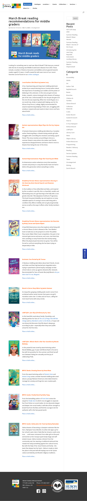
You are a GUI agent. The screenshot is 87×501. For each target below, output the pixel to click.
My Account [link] (27, 4)
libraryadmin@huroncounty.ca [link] (46, 485)
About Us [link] (26, 8)
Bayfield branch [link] (71, 89)
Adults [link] (68, 80)
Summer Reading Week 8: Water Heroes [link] (71, 37)
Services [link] (72, 4)
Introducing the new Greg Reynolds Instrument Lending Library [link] (71, 54)
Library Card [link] (70, 133)
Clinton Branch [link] (71, 103)
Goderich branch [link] (71, 118)
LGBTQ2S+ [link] (69, 130)
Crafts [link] (68, 112)
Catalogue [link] (37, 4)
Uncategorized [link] (35, 28)
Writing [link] (68, 165)
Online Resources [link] (72, 141)
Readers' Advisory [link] (72, 147)
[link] (12, 6)
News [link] (68, 135)
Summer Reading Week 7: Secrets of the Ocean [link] (72, 44)
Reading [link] (69, 150)
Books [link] (68, 92)
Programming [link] (70, 144)
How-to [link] (68, 121)
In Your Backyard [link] (71, 124)
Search (75, 18)
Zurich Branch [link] (70, 168)
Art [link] (67, 83)
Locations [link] (46, 4)
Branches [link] (69, 95)
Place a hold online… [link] (28, 115)
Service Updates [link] (71, 153)
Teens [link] (68, 159)
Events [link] (55, 4)
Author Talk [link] (70, 86)
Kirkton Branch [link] (71, 127)
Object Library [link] (71, 139)
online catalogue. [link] (33, 74)
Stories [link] (35, 8)
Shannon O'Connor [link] (15, 28)
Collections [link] (62, 4)
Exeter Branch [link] (70, 115)
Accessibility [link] (70, 77)
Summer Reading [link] (71, 156)
